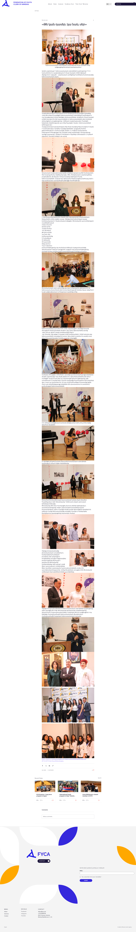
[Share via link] (53, 765)
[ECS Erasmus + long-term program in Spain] (45, 786)
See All (99, 778)
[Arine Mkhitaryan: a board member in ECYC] (91, 786)
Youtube (23, 915)
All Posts (37, 10)
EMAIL (81, 870)
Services (6, 913)
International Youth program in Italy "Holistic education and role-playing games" (68, 795)
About (5, 911)
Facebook (23, 911)
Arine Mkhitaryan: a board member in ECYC (90, 795)
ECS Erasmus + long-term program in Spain (44, 795)
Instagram (23, 913)
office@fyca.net (42, 911)
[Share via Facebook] (42, 765)
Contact (6, 916)
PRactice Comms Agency (127, 927)
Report (5, 927)
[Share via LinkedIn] (49, 765)
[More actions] (93, 20)
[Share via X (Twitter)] (46, 765)
